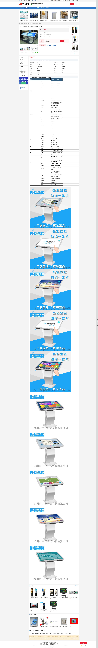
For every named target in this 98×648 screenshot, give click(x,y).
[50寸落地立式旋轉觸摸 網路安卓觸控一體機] (75, 39)
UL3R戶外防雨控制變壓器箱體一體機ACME (55, 20)
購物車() (56, 0)
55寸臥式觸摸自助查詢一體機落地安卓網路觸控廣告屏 (50, 643)
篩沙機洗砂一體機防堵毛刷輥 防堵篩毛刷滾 (65, 20)
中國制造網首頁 (51, 0)
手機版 (21, 0)
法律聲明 (58, 645)
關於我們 (31, 645)
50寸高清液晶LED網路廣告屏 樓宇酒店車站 (78, 33)
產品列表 (22, 23)
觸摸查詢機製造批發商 (52, 642)
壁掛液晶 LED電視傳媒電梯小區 (76, 51)
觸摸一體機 (25, 23)
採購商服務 (68, 0)
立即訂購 (54, 45)
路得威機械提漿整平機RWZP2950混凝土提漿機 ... (56, 626)
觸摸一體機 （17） (22, 59)
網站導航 (77, 0)
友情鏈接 (66, 645)
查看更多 (23, 75)
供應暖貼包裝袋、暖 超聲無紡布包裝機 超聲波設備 (47, 626)
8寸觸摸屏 (61, 633)
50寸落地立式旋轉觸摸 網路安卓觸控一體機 (78, 42)
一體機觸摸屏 (32, 633)
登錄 (32, 0)
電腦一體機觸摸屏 (42, 633)
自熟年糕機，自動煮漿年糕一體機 (44, 20)
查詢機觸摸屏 (37, 633)
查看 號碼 (21, 70)
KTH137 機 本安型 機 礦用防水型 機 (35, 626)
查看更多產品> (76, 585)
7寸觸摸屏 (54, 633)
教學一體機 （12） (22, 61)
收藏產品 (22, 52)
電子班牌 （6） (22, 63)
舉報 (26, 52)
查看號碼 (62, 40)
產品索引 (21, 85)
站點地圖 (44, 645)
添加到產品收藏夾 (22, 87)
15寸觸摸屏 (69, 633)
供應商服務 (64, 0)
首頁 (19, 23)
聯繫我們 (36, 645)
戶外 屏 (58, 633)
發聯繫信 (42, 45)
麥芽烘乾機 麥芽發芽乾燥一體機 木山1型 (74, 20)
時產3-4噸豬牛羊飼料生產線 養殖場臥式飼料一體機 (27, 20)
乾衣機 (70, 626)
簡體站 (62, 645)
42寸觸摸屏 (50, 633)
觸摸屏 (47, 633)
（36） (21, 62)
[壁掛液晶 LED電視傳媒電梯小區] (75, 47)
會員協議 (53, 645)
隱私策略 (49, 645)
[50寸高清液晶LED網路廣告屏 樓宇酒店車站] (75, 30)
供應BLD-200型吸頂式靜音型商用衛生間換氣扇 (66, 626)
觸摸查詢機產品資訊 (45, 642)
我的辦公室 (59, 0)
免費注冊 (35, 0)
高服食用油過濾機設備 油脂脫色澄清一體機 (35, 20)
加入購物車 (49, 45)
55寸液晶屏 (65, 633)
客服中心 (73, 0)
